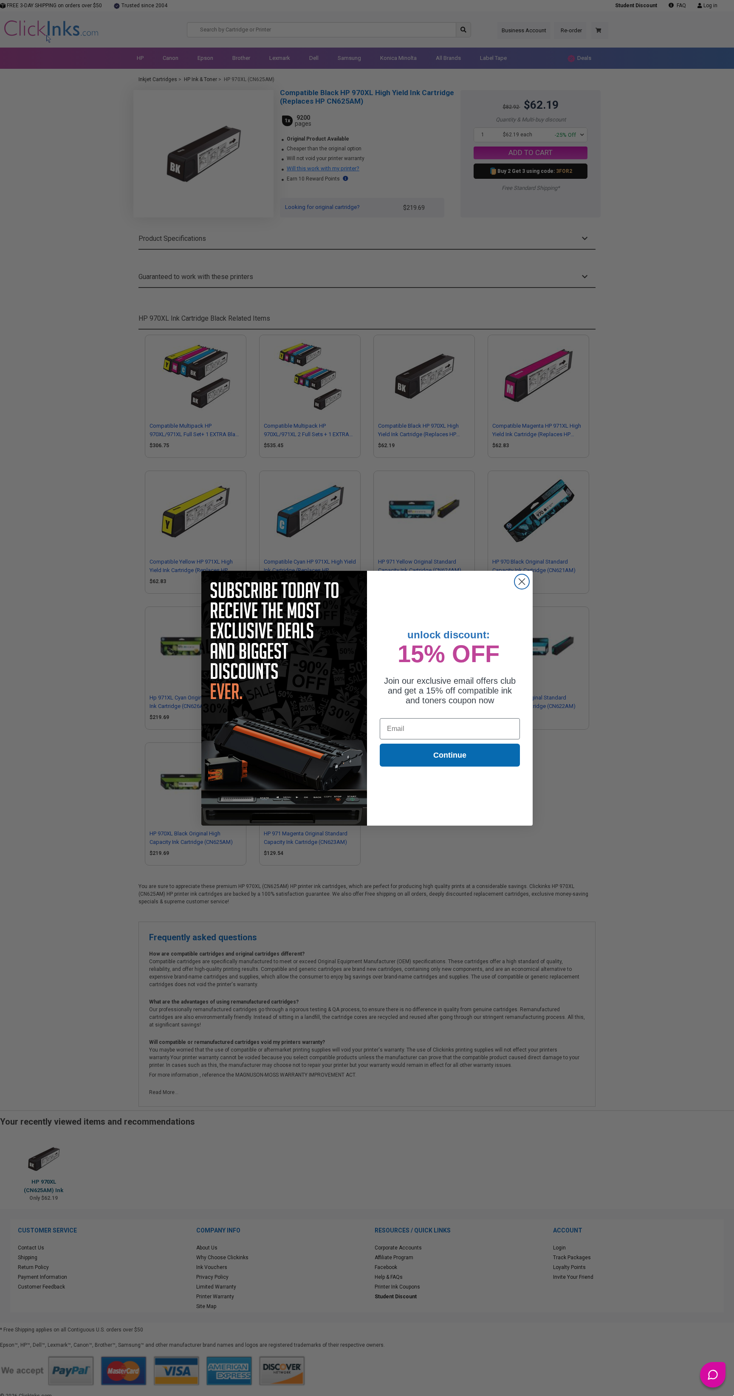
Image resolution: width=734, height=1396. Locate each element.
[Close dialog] (521, 581)
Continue (449, 755)
